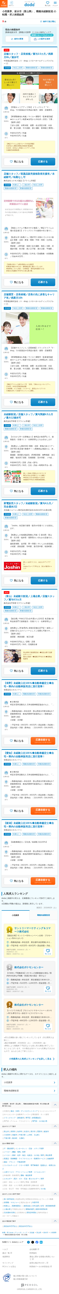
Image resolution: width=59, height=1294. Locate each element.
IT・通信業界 (9, 1148)
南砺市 (14, 1135)
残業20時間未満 (41, 1209)
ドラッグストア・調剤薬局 (14, 1118)
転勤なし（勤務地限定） (13, 1206)
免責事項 (6, 1257)
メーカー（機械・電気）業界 (15, 1152)
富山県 (38, 1232)
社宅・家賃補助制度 (48, 1206)
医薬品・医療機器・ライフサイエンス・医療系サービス (25, 1158)
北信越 (31, 1232)
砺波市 (46, 1131)
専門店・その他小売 (39, 1121)
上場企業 (7, 1209)
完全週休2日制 (9, 1212)
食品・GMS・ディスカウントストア (24, 1111)
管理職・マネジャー (11, 1202)
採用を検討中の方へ (37, 1263)
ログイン (11, 5)
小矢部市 (7, 1135)
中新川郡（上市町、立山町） (30, 1135)
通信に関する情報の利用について (42, 1258)
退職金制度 (30, 1209)
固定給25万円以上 (10, 1226)
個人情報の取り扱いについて (25, 1276)
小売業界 (8, 1082)
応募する (43, 161)
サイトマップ (7, 1263)
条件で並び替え (49, 21)
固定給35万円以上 (26, 1226)
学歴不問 (35, 1202)
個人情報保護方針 (20, 1279)
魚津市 (19, 1131)
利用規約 (33, 1253)
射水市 (45, 1232)
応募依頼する (43, 740)
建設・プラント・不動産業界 (15, 1162)
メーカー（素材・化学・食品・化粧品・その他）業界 (24, 1155)
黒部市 (39, 1131)
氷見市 (26, 1131)
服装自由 (27, 1206)
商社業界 (49, 1155)
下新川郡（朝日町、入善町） (15, 1138)
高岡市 (13, 1131)
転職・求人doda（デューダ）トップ (14, 1232)
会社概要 (33, 1249)
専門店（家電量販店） (34, 1118)
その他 (43, 1189)
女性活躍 (35, 1206)
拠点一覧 (6, 1253)
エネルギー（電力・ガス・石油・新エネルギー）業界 (24, 1179)
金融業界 (50, 1158)
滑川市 (33, 1131)
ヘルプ (5, 1249)
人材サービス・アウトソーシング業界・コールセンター (25, 1172)
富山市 (6, 1131)
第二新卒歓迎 (9, 1199)
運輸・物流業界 (26, 1175)
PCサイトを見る (9, 1267)
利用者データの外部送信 (39, 1267)
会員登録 (4, 5)
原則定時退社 (31, 1212)
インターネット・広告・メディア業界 (29, 1148)
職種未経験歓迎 (11, 1090)
